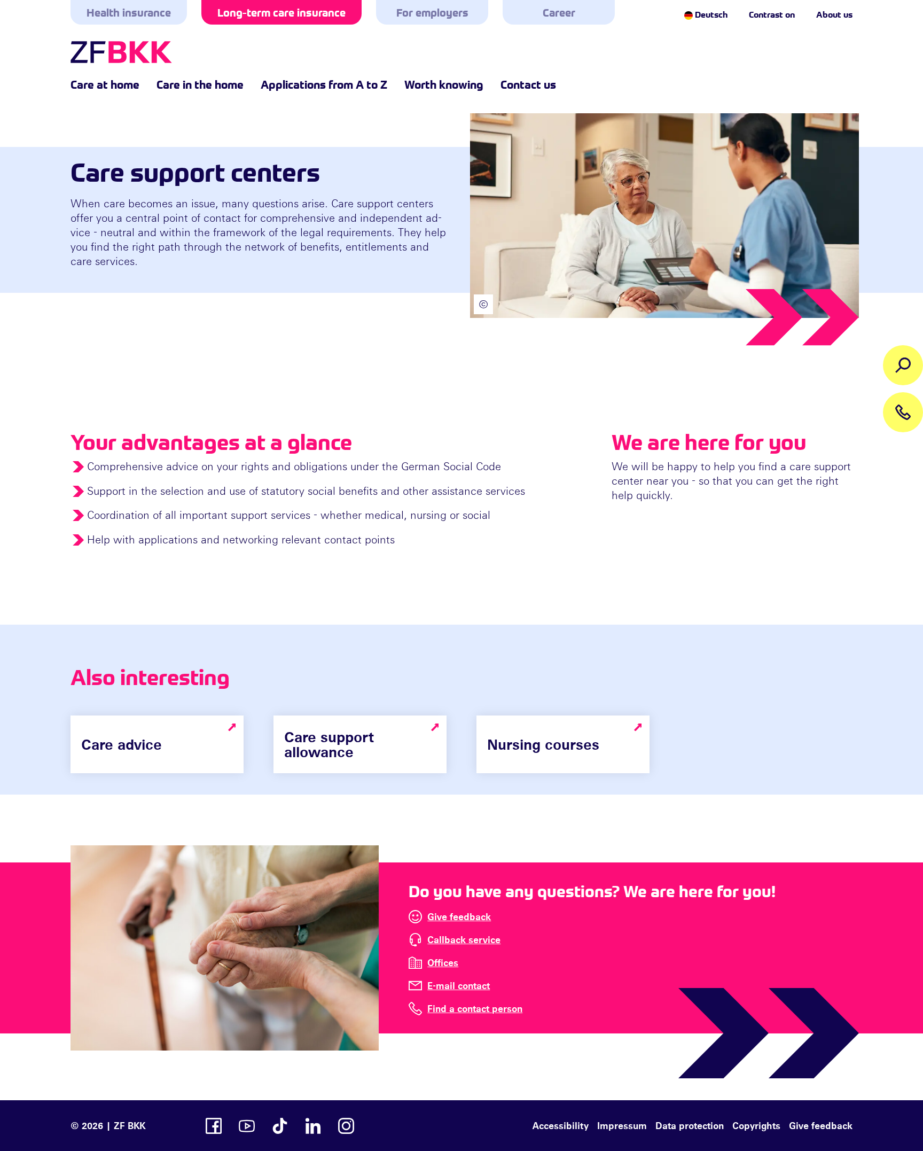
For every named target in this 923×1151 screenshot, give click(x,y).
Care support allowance (329, 744)
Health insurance (129, 12)
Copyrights (756, 1125)
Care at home (105, 84)
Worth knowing (443, 84)
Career (559, 12)
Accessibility (561, 1125)
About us (834, 14)
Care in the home (200, 84)
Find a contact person (474, 1008)
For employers (432, 12)
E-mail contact (458, 985)
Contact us (528, 84)
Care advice (121, 744)
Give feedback (459, 916)
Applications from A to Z (324, 84)
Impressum (622, 1125)
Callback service (463, 939)
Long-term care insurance (281, 12)
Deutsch (710, 14)
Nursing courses (543, 744)
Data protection (689, 1125)
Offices (442, 962)
